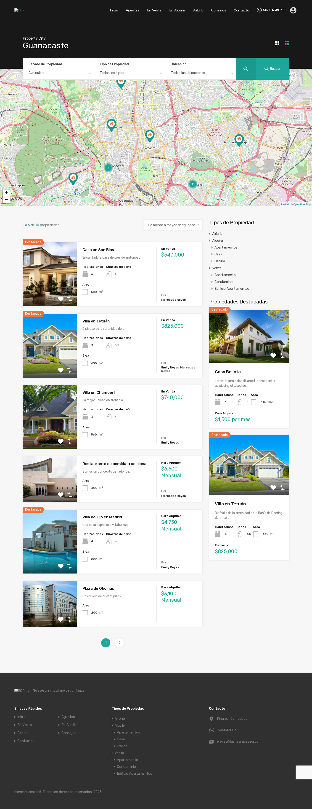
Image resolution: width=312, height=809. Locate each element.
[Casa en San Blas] (239, 140)
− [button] (6, 200)
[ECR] (19, 10)
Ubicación (179, 64)
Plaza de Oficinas (98, 588)
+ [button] (6, 193)
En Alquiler (177, 10)
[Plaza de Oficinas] (73, 179)
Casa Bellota (228, 371)
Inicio (114, 10)
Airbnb (198, 10)
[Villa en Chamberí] (111, 125)
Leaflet (285, 204)
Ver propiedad (249, 352)
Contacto (241, 10)
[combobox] (58, 73)
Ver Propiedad (49, 293)
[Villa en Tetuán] (121, 82)
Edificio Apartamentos (232, 289)
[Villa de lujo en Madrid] (150, 136)
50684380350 (275, 10)
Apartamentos (226, 247)
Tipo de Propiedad (114, 64)
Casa (218, 254)
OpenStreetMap (302, 204)
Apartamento (225, 275)
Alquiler (217, 240)
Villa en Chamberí (98, 392)
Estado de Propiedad (45, 64)
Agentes (132, 10)
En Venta (154, 10)
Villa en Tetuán (96, 321)
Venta (217, 268)
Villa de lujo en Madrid (102, 517)
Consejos (218, 10)
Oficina (219, 261)
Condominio (223, 282)
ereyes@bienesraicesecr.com (239, 741)
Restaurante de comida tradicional (114, 463)
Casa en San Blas (98, 249)
